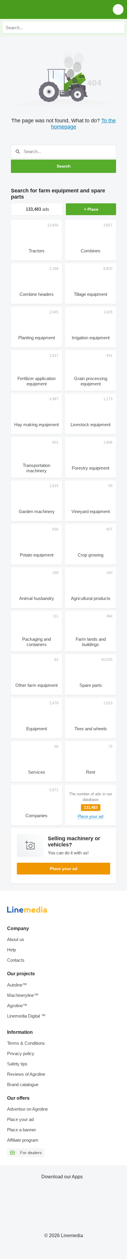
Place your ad (63, 868)
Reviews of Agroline (26, 1074)
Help (11, 949)
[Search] (118, 27)
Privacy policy (20, 1053)
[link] (90, 805)
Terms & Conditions (26, 1043)
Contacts (16, 960)
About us (15, 939)
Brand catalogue (22, 1084)
